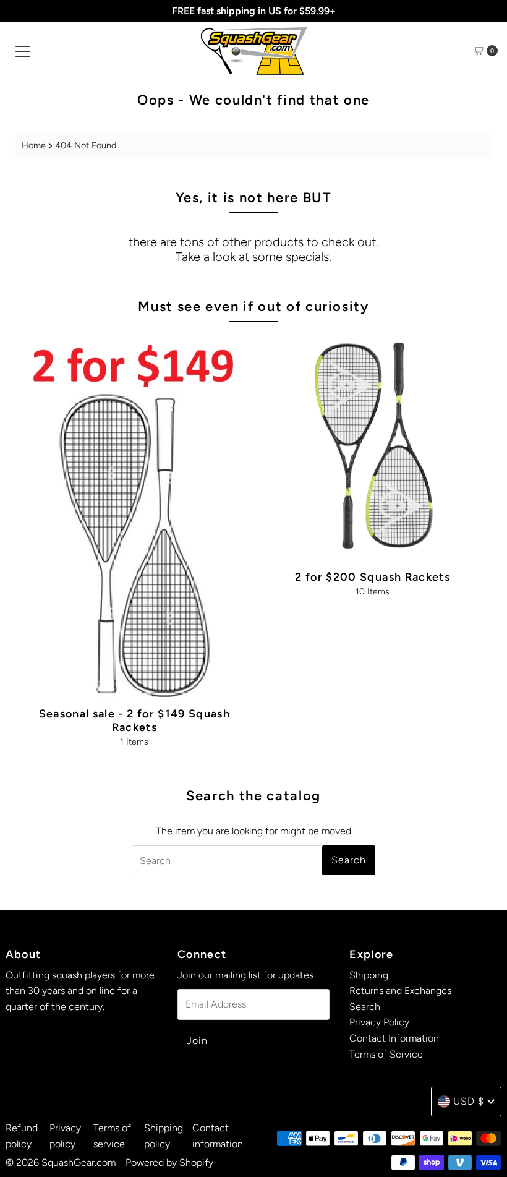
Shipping (368, 975)
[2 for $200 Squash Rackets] (372, 447)
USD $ (468, 1101)
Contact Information (394, 1038)
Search (364, 1006)
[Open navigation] (23, 51)
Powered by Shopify (169, 1162)
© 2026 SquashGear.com (61, 1162)
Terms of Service (386, 1054)
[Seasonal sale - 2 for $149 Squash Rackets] (134, 516)
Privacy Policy (379, 1022)
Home (34, 145)
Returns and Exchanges (400, 990)
